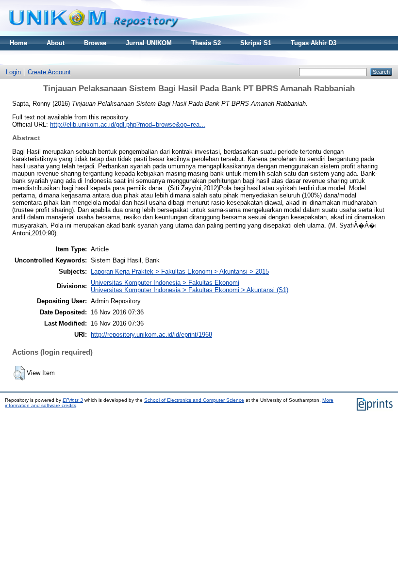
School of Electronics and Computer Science (194, 400)
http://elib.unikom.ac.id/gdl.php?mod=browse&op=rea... (127, 124)
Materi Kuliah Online (40, 57)
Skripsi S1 (255, 43)
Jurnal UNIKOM (149, 43)
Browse (95, 43)
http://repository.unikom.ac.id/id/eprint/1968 (151, 334)
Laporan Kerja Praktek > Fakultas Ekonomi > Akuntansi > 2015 (180, 271)
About (56, 43)
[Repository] (93, 33)
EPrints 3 (73, 400)
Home (18, 43)
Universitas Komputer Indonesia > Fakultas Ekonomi (165, 282)
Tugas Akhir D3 (313, 43)
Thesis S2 (206, 43)
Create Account (49, 72)
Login (13, 72)
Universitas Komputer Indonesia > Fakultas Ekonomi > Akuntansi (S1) (189, 290)
